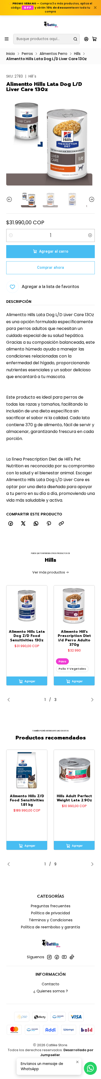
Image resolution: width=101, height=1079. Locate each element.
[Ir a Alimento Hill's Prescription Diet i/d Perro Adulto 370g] (74, 605)
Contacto (50, 984)
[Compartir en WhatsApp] (36, 523)
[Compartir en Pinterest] (48, 523)
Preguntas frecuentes (50, 906)
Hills (77, 54)
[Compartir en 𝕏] (23, 523)
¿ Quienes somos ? (50, 991)
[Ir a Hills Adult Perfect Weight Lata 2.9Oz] (74, 770)
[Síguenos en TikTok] (71, 957)
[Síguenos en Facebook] (56, 957)
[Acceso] (86, 39)
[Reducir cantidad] (10, 235)
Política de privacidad (50, 913)
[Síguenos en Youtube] (64, 957)
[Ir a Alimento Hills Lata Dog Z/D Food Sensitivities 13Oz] (26, 605)
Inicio (10, 54)
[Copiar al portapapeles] (61, 523)
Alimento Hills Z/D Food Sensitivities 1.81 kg (27, 800)
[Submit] (75, 39)
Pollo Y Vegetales (72, 669)
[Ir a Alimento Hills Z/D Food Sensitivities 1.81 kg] (26, 770)
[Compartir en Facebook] (10, 523)
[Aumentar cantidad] (90, 235)
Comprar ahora (50, 267)
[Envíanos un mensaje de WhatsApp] (90, 1068)
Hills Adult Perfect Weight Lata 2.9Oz (74, 798)
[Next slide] (91, 199)
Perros (27, 54)
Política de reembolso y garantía (50, 927)
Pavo (62, 661)
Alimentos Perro (53, 54)
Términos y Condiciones (51, 920)
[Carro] (94, 39)
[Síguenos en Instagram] (49, 957)
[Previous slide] (10, 199)
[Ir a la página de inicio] (50, 24)
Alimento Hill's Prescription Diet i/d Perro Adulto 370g (74, 638)
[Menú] (6, 39)
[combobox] (46, 39)
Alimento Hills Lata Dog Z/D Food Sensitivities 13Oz (27, 636)
